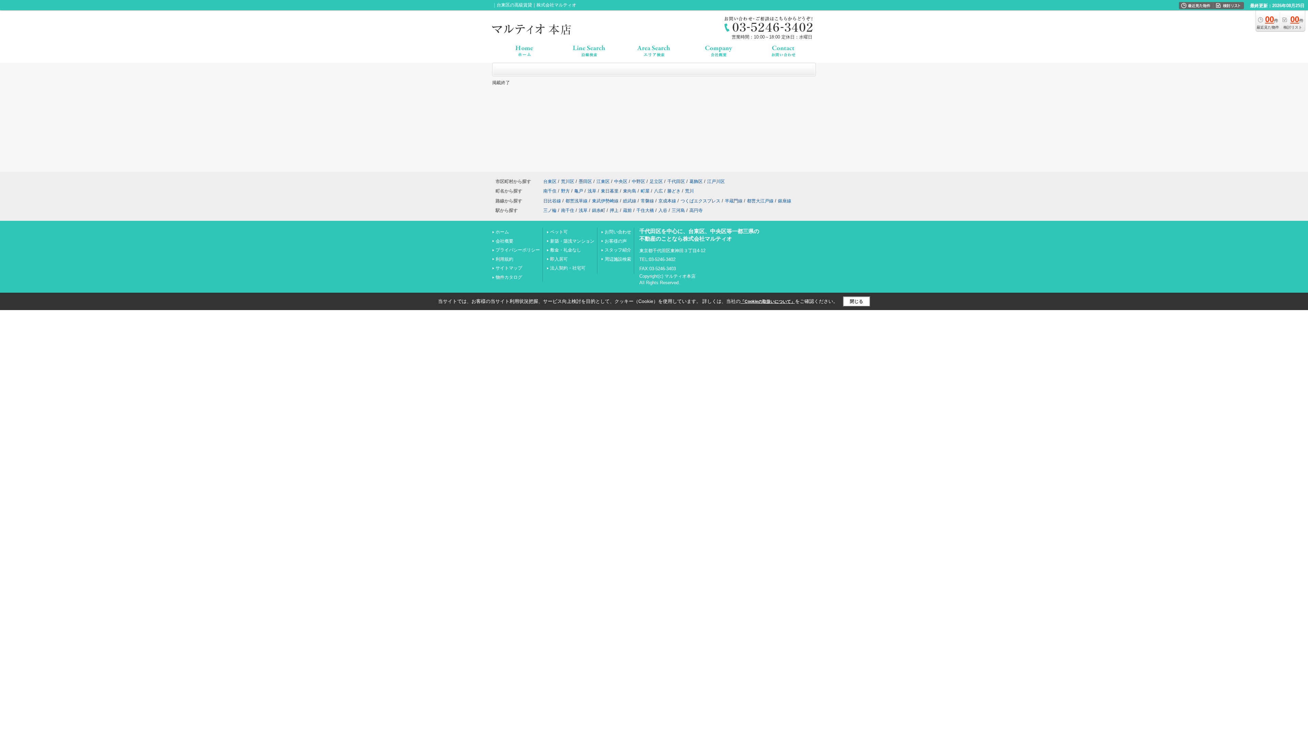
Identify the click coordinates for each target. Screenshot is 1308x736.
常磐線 (647, 200)
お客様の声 (616, 241)
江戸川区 (716, 181)
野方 (565, 191)
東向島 (629, 191)
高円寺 (696, 210)
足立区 (656, 181)
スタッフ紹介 (618, 249)
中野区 (638, 181)
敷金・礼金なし (565, 249)
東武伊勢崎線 (605, 200)
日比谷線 (552, 200)
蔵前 (627, 210)
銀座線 (784, 200)
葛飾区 (696, 181)
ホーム (502, 231)
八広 (658, 191)
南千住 (550, 191)
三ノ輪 (550, 210)
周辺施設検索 (618, 259)
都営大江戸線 (760, 200)
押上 (614, 210)
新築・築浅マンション (572, 241)
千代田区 (676, 181)
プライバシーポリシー (518, 249)
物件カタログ (509, 277)
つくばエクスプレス (700, 200)
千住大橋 (645, 210)
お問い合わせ (618, 231)
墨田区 (585, 181)
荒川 (689, 191)
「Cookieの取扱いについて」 (768, 301)
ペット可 (559, 231)
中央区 (620, 181)
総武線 (629, 200)
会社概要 (504, 241)
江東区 (603, 181)
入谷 (662, 210)
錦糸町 (598, 210)
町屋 (645, 191)
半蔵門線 (734, 200)
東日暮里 (610, 191)
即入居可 (559, 259)
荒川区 (567, 181)
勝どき (674, 191)
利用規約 (504, 259)
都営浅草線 (576, 200)
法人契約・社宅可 (568, 268)
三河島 (678, 210)
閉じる (856, 301)
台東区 (550, 181)
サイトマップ (509, 268)
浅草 (592, 191)
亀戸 (578, 191)
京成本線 (667, 200)
